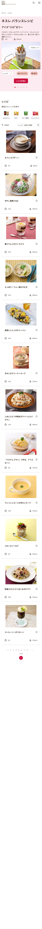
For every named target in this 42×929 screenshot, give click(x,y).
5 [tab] (26, 87)
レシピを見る (21, 81)
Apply (33, 3)
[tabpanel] (21, 54)
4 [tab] (23, 87)
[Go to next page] (21, 658)
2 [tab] (17, 87)
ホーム (4, 13)
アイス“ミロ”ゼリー (12, 27)
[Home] (9, 3)
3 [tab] (20, 87)
